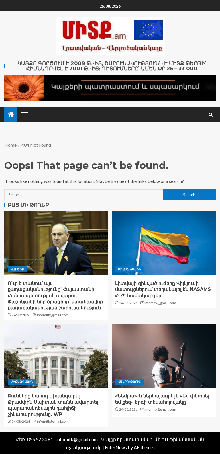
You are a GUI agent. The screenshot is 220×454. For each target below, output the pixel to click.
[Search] (210, 114)
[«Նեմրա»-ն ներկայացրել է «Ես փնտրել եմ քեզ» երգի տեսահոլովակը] (164, 356)
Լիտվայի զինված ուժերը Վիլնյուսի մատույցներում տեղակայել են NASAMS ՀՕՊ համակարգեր (163, 289)
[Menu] (24, 114)
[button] (24, 114)
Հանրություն (129, 381)
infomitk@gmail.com (53, 315)
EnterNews (116, 447)
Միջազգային (129, 269)
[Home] (11, 114)
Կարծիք (17, 269)
